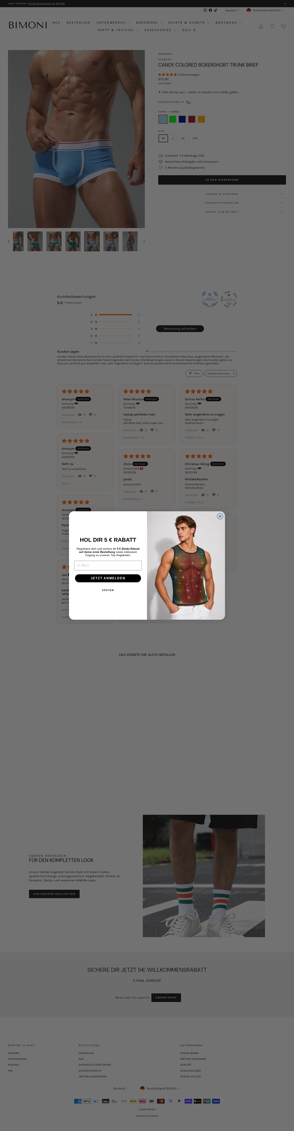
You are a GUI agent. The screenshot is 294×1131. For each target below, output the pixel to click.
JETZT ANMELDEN (108, 578)
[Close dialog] (220, 516)
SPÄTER (108, 590)
